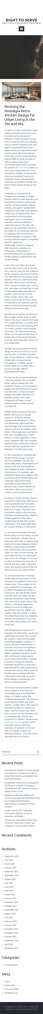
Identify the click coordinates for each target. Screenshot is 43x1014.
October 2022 (10, 937)
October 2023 (10, 906)
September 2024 (12, 875)
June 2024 (9, 887)
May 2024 (9, 891)
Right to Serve (23, 1007)
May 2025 (9, 860)
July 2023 (9, 917)
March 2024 (10, 894)
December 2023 (11, 902)
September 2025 (12, 856)
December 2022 (11, 929)
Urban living (23, 168)
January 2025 (10, 868)
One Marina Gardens (13, 722)
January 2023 (10, 925)
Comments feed (11, 989)
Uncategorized (11, 965)
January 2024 (10, 898)
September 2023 (12, 910)
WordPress (34, 1009)
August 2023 (10, 914)
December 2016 (11, 948)
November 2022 (11, 933)
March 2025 (10, 864)
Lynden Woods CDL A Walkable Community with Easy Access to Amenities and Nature (18, 813)
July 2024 (9, 883)
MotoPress (9, 1009)
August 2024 (10, 879)
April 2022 (9, 944)
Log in (7, 981)
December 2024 (11, 871)
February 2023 (11, 921)
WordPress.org (11, 993)
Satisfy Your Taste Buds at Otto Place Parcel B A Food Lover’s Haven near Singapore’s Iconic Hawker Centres (21, 823)
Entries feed (10, 985)
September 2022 (12, 940)
